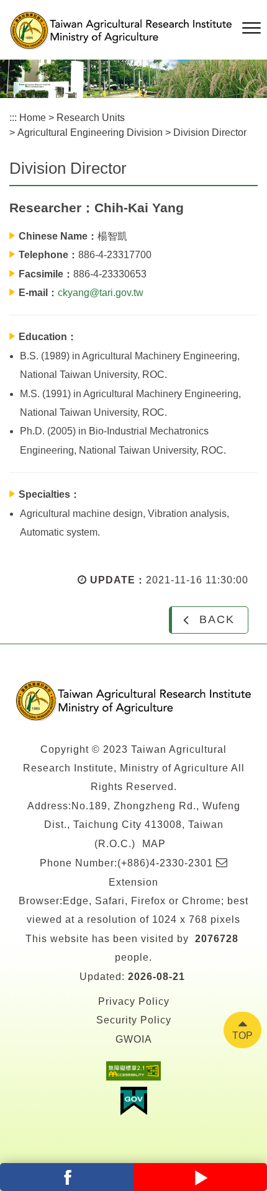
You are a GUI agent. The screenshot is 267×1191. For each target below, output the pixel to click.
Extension (133, 882)
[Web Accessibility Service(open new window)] (133, 1074)
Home (32, 117)
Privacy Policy (134, 1001)
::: (13, 117)
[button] (251, 28)
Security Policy (133, 1020)
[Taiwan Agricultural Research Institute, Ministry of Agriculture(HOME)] (121, 30)
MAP (154, 843)
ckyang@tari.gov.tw (100, 292)
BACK (217, 619)
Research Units (91, 117)
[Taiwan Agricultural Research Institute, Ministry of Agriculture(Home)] (133, 700)
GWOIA (133, 1039)
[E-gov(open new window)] (133, 1104)
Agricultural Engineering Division (90, 132)
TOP (242, 1035)
